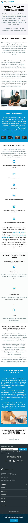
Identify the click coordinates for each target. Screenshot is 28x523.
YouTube (14, 392)
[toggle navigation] (26, 2)
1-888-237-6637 (4, 477)
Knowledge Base (20, 232)
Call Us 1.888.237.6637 (14, 457)
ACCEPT (15, 520)
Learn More (20, 517)
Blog (14, 232)
